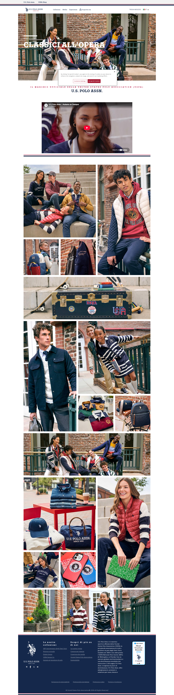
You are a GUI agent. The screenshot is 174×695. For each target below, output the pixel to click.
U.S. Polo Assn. (29, 2)
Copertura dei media (78, 654)
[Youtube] (38, 667)
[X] (34, 667)
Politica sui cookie (98, 682)
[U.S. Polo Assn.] (36, 9)
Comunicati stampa (77, 651)
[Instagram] (27, 667)
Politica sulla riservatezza (81, 682)
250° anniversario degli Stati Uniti (55, 649)
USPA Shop (42, 2)
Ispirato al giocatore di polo (53, 660)
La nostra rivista (76, 649)
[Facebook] (30, 667)
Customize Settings (80, 81)
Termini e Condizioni (115, 682)
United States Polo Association (81, 657)
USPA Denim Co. (48, 657)
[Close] (115, 72)
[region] (87, 78)
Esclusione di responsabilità (60, 682)
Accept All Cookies (94, 81)
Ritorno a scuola (49, 651)
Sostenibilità (75, 660)
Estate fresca (47, 654)
